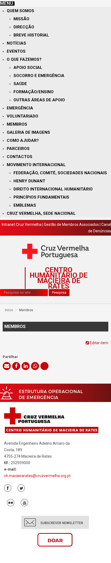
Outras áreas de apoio (39, 100)
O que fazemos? (24, 59)
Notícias (16, 43)
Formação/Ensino (33, 91)
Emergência (20, 108)
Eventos (16, 51)
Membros (17, 124)
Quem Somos (20, 10)
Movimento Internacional (36, 164)
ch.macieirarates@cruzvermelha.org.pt (37, 476)
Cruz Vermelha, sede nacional (41, 213)
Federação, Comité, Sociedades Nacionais (60, 172)
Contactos (19, 156)
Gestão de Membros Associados (71, 224)
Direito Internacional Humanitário (53, 189)
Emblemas (24, 205)
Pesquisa (59, 292)
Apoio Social (27, 67)
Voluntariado (22, 116)
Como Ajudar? (23, 140)
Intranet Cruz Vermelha (21, 224)
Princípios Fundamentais (41, 197)
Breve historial (31, 35)
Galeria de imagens (28, 132)
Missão (21, 18)
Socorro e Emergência (38, 75)
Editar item (98, 343)
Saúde (20, 83)
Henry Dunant (29, 181)
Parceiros (18, 148)
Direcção (23, 27)
